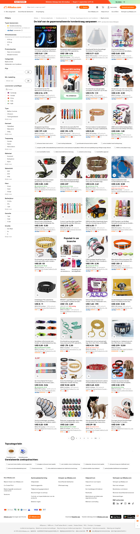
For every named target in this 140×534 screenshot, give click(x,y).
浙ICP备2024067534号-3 (118, 531)
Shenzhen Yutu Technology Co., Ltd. (122, 136)
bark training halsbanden (65, 143)
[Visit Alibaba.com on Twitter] (121, 503)
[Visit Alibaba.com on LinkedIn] (118, 503)
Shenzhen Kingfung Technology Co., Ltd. (97, 229)
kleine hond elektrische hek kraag (64, 152)
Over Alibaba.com (9, 478)
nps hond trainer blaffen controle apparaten (20, 464)
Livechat (88, 485)
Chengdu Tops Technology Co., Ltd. (121, 308)
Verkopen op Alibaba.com (120, 482)
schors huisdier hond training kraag (112, 143)
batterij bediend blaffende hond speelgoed (116, 468)
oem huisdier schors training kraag (70, 464)
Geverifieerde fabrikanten (66, 482)
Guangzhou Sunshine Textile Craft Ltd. (122, 229)
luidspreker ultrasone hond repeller (94, 464)
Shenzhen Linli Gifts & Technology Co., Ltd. (46, 57)
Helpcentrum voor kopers (93, 482)
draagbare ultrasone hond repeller (46, 464)
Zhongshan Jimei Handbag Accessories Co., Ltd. (46, 390)
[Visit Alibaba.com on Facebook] (114, 503)
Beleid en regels (36, 501)
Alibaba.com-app (102, 517)
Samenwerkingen (118, 496)
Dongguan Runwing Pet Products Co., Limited (46, 308)
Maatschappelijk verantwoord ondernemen (12, 490)
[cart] (103, 7)
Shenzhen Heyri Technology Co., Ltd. (96, 135)
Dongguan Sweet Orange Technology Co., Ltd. (71, 229)
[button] (77, 7)
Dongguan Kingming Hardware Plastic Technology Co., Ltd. (71, 135)
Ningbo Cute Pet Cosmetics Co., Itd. (96, 308)
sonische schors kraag (85, 152)
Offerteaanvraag (63, 485)
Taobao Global (78, 525)
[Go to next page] (99, 438)
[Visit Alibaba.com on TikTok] (133, 503)
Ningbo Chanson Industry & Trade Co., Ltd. (122, 57)
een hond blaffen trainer (43, 152)
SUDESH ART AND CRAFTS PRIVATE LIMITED (122, 349)
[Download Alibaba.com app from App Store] (115, 517)
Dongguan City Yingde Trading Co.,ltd (46, 269)
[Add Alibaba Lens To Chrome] (34, 517)
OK (28, 72)
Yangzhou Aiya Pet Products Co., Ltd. (96, 269)
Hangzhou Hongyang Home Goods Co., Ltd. (71, 59)
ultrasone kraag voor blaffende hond (119, 464)
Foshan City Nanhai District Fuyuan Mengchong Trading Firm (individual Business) (97, 389)
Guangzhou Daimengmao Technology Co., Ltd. (46, 135)
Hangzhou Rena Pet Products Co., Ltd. (97, 97)
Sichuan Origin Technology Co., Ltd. (70, 349)
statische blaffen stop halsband (91, 468)
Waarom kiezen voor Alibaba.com (13, 482)
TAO (85, 525)
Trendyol (90, 525)
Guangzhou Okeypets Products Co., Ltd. (46, 97)
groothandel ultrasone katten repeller (87, 143)
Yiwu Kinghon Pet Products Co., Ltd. (45, 351)
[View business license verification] (87, 531)
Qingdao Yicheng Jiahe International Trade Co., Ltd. (122, 390)
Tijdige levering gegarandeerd (40, 489)
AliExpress (43, 525)
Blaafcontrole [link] (105, 18)
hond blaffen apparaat (102, 152)
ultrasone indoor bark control (45, 143)
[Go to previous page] (69, 438)
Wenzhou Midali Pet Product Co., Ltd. (97, 57)
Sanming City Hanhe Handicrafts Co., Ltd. (46, 229)
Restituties (89, 492)
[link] (137, 515)
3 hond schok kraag (37, 468)
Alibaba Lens (8, 517)
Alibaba (36, 18)
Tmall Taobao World (60, 525)
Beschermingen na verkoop (39, 492)
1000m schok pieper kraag (123, 147)
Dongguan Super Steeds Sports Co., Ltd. (122, 267)
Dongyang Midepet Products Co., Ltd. (71, 311)
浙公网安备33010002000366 (101, 531)
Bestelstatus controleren (120, 489)
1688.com (50, 525)
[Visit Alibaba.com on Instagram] (125, 503)
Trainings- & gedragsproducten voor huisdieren (84, 18)
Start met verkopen (118, 485)
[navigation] (18, 228)
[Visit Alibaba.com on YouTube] (129, 503)
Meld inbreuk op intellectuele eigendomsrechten (94, 497)
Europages (97, 525)
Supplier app (76, 517)
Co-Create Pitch (9, 485)
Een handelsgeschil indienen (94, 489)
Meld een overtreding (92, 501)
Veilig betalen (35, 482)
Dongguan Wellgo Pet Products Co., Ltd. (46, 189)
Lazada (70, 525)
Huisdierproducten (61, 18)
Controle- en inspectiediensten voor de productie (42, 497)
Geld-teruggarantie (36, 485)
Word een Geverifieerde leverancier (123, 492)
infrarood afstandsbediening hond (17, 468)
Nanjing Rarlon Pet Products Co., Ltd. (97, 351)
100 (96, 438)
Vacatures (7, 494)
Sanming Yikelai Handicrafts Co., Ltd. (122, 191)
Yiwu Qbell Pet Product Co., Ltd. (69, 389)
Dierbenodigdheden (47, 18)
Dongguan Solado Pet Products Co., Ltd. (71, 189)
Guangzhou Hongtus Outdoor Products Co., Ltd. (122, 97)
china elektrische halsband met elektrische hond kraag (62, 468)
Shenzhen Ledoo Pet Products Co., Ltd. (97, 189)
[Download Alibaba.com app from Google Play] (129, 517)
